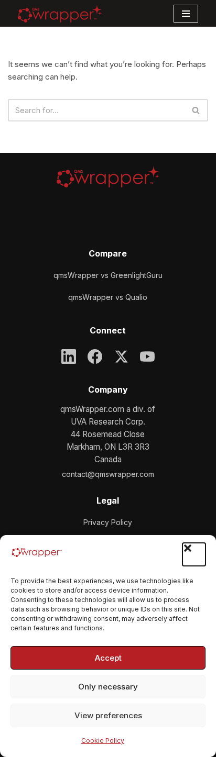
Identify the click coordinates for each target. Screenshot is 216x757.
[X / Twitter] (121, 356)
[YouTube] (147, 356)
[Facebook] (95, 356)
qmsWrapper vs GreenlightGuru (108, 275)
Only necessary (108, 687)
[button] (194, 554)
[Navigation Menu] (186, 14)
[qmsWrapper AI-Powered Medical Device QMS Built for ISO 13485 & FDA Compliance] (60, 13)
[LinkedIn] (68, 356)
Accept (108, 658)
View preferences (108, 715)
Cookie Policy (102, 740)
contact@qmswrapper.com (108, 474)
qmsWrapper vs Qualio (107, 297)
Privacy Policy (107, 522)
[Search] (196, 110)
